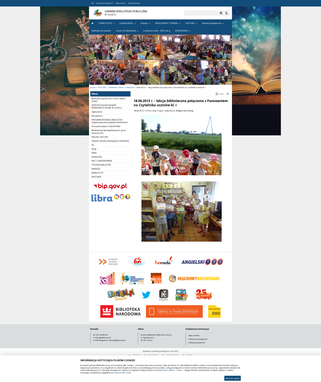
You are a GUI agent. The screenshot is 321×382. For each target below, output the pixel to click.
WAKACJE (96, 168)
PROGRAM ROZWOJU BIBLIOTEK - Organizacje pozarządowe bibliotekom (110, 121)
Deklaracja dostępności (104, 3)
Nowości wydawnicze (212, 23)
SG (93, 145)
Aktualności (97, 115)
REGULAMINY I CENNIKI (166, 23)
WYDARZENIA (181, 30)
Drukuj (221, 94)
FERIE (94, 153)
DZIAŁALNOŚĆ (126, 23)
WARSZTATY (97, 172)
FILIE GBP (189, 23)
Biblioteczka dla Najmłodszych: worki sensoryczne (109, 131)
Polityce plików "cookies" (172, 370)
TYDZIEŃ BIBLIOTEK (101, 164)
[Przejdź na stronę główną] (92, 23)
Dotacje (144, 23)
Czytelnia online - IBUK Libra (156, 30)
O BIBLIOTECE (105, 23)
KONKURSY (97, 157)
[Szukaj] (221, 13)
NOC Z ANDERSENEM (102, 160)
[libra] (110, 202)
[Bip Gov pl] (110, 191)
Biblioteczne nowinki (101, 30)
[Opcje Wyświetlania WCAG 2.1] (226, 13)
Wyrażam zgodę (232, 378)
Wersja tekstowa (134, 3)
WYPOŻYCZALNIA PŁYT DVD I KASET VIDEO (109, 100)
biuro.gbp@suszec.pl (117, 340)
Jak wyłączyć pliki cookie (121, 372)
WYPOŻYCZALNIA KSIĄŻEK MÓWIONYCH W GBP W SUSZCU (107, 106)
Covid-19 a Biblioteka (126, 30)
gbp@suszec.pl (105, 337)
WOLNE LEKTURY (100, 137)
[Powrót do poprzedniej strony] (227, 94)
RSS (93, 3)
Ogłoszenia (97, 111)
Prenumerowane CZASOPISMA (106, 126)
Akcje (94, 149)
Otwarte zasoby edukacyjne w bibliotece (110, 140)
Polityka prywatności (196, 342)
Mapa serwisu (121, 3)
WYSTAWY (96, 176)
